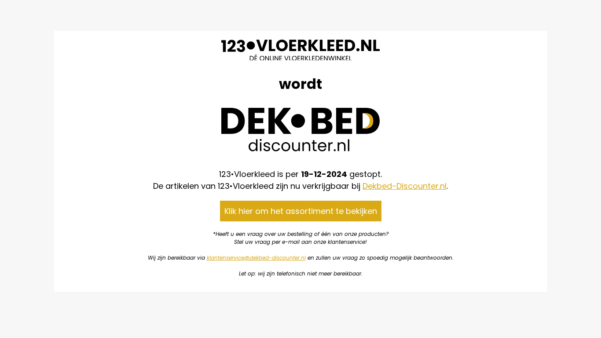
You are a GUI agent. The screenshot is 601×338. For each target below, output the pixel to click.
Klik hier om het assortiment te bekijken (300, 211)
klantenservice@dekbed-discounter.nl (256, 257)
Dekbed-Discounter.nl (405, 185)
